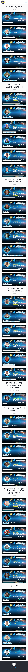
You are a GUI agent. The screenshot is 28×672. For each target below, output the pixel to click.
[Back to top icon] (14, 664)
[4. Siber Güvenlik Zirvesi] (3, 2)
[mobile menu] (26, 2)
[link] (14, 18)
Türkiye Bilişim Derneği (11, 667)
